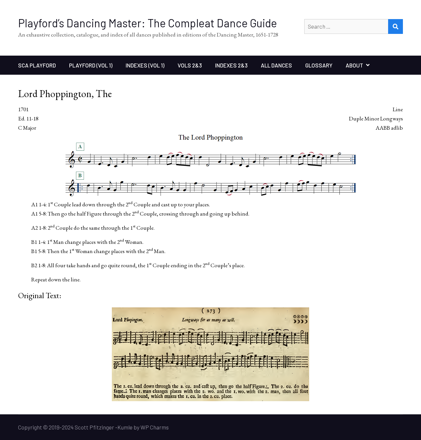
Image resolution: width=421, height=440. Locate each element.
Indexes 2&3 (231, 65)
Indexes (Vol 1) (145, 65)
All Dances (276, 65)
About (354, 65)
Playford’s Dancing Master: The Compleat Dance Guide (147, 23)
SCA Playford (37, 65)
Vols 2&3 (190, 65)
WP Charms (154, 427)
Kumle (125, 427)
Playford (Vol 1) (90, 65)
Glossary (319, 65)
